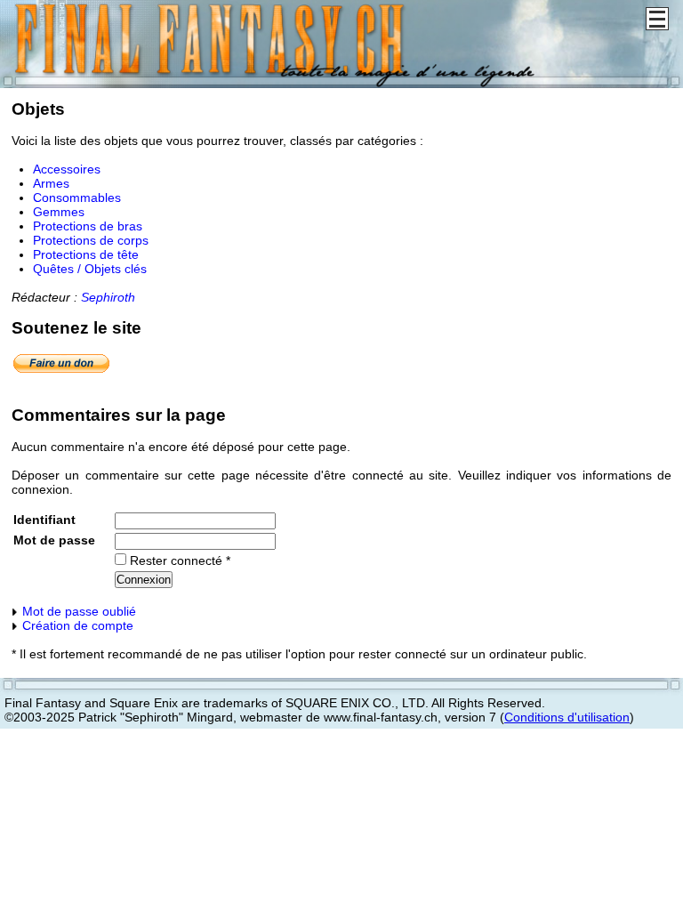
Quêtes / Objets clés (90, 269)
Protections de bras (87, 226)
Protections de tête (86, 254)
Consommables (77, 197)
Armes (51, 183)
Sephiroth (108, 297)
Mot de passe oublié (77, 611)
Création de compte (76, 625)
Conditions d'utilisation (567, 717)
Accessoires (66, 169)
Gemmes (58, 212)
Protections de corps (91, 240)
